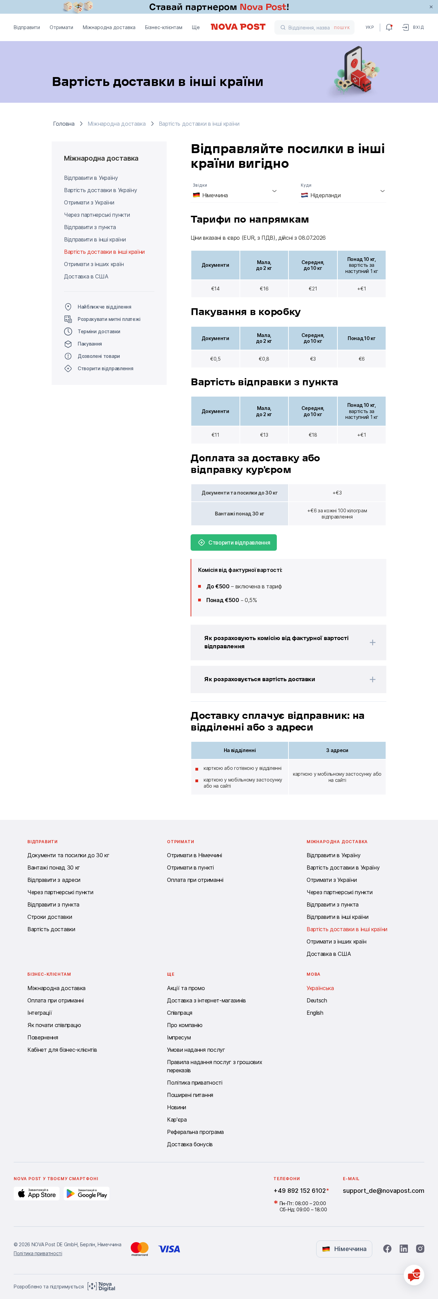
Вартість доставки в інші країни (104, 251)
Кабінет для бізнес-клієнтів (62, 1049)
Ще (196, 27)
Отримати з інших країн (94, 264)
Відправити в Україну (91, 177)
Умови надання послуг (196, 1049)
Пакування (90, 344)
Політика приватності (194, 1082)
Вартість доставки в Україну (100, 190)
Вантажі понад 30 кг (53, 867)
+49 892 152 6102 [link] (299, 1190)
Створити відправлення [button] (105, 368)
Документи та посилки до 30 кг (68, 855)
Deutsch (317, 1000)
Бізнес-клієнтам (163, 27)
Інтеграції (39, 1012)
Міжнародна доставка (109, 27)
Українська (320, 988)
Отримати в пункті (190, 867)
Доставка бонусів (190, 1144)
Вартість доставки (51, 929)
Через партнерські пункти (97, 214)
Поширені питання (190, 1094)
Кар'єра (177, 1119)
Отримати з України (89, 202)
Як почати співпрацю (54, 1025)
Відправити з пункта (90, 227)
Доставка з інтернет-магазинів (206, 1000)
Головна (64, 123)
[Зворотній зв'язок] (414, 1275)
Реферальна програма (195, 1131)
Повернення (42, 1037)
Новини (176, 1107)
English (315, 1012)
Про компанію (185, 1025)
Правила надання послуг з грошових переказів (214, 1066)
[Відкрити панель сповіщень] (389, 27)
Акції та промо (186, 988)
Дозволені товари (99, 356)
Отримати (61, 27)
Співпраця (179, 1012)
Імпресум (179, 1037)
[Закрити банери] (431, 7)
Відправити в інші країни (95, 239)
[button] (280, 642)
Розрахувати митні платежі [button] (109, 319)
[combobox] (234, 190)
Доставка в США (86, 276)
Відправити (27, 27)
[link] (219, 7)
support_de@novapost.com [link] (383, 1190)
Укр (369, 27)
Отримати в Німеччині (194, 855)
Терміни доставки (99, 331)
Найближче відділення (104, 307)
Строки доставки (49, 916)
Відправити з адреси (53, 879)
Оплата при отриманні (195, 879)
